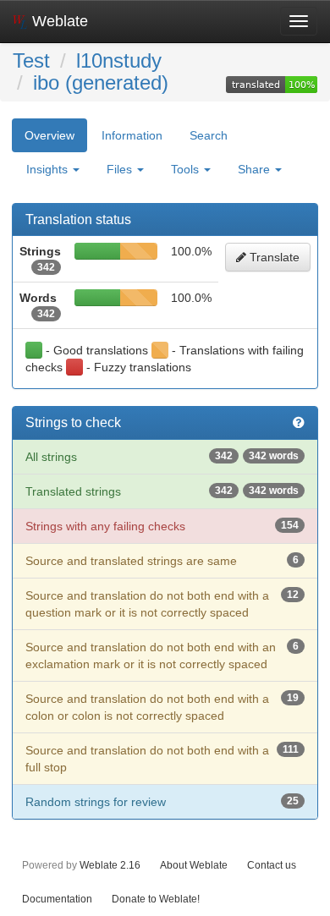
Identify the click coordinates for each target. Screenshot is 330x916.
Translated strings (162, 491)
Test (31, 60)
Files (121, 169)
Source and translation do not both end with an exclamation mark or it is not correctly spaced (162, 655)
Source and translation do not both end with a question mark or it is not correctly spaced (162, 604)
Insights (48, 169)
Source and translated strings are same (162, 561)
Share (255, 169)
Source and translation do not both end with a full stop (162, 758)
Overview (49, 135)
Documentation (57, 898)
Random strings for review (162, 802)
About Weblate (194, 864)
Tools (186, 169)
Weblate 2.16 (110, 864)
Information (132, 135)
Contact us (271, 864)
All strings (162, 456)
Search (209, 135)
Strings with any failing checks (162, 526)
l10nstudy (119, 60)
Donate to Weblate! (156, 898)
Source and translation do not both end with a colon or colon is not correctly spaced (162, 707)
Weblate (58, 21)
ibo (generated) (100, 82)
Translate (273, 257)
